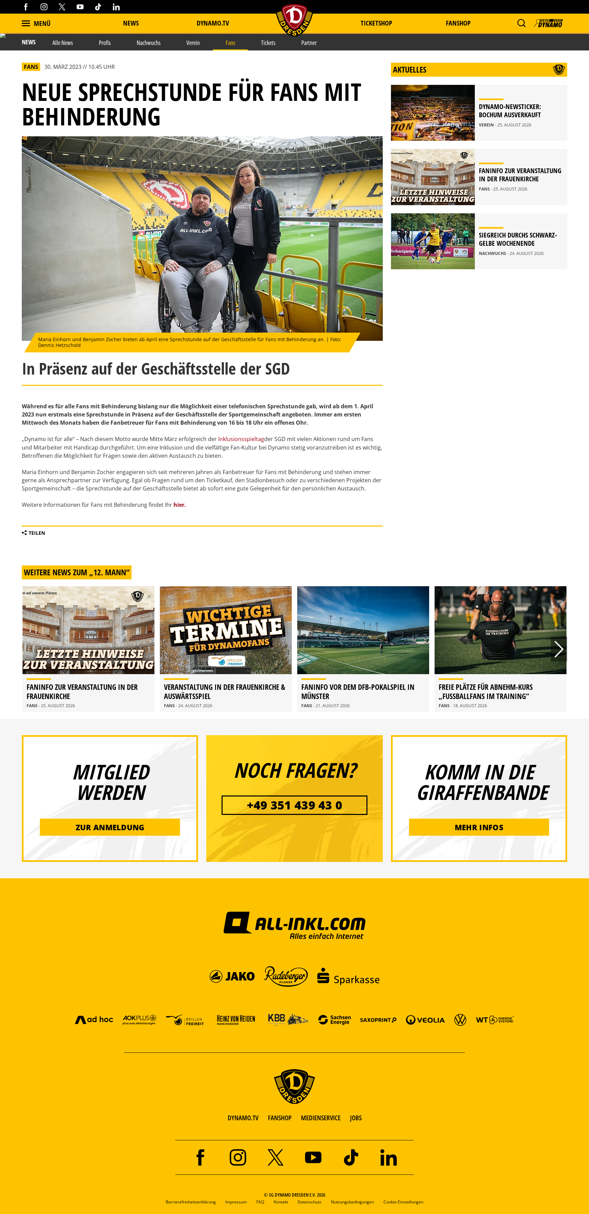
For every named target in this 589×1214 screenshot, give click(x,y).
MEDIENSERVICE (321, 1117)
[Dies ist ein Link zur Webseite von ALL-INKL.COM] (295, 925)
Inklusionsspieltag (241, 439)
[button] (521, 23)
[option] (88, 649)
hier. (179, 505)
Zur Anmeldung (110, 827)
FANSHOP (279, 1117)
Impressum (236, 1202)
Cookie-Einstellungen (403, 1202)
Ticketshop (376, 23)
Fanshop (458, 23)
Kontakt (281, 1202)
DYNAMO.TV (213, 23)
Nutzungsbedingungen (352, 1202)
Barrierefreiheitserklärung (191, 1202)
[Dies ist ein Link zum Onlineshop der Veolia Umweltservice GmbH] (425, 1019)
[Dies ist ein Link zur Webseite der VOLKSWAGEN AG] (460, 1019)
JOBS (356, 1117)
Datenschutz (309, 1202)
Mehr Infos (479, 827)
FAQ (260, 1202)
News (131, 23)
